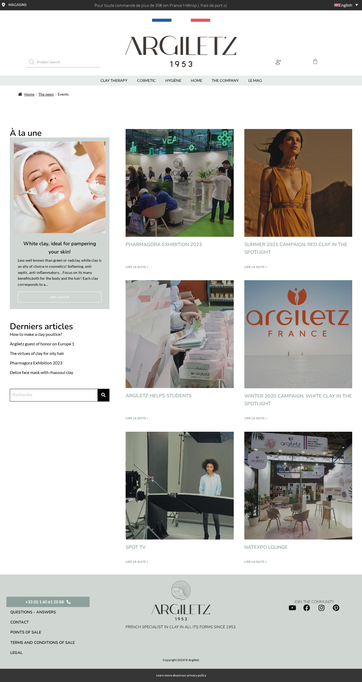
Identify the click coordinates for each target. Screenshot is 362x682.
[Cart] (315, 61)
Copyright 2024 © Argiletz (181, 660)
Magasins (17, 5)
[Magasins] (3, 5)
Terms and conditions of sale (42, 642)
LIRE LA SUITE (60, 297)
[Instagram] (321, 607)
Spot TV (136, 547)
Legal (16, 652)
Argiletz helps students (159, 396)
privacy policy (196, 675)
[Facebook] (307, 607)
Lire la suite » (137, 267)
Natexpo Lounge (266, 547)
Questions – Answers (33, 612)
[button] (278, 62)
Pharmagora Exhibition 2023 (164, 244)
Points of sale (25, 632)
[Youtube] (292, 607)
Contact (19, 622)
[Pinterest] (336, 607)
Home (29, 94)
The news (46, 94)
